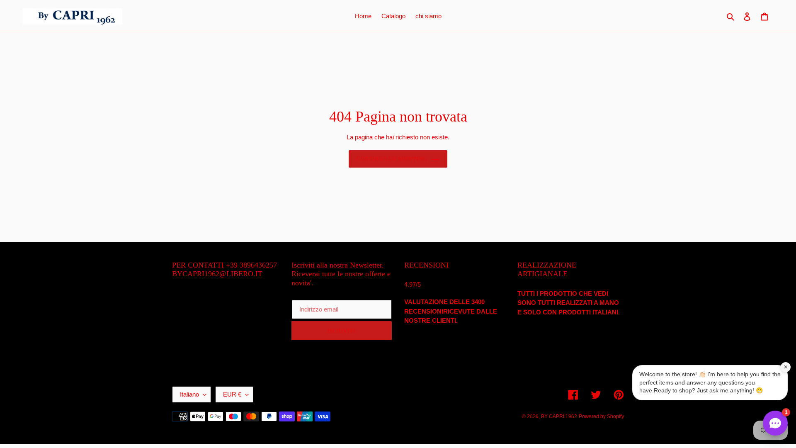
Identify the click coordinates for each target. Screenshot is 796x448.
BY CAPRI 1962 (559, 416)
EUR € (232, 394)
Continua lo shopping (392, 159)
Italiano (189, 394)
